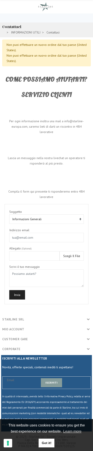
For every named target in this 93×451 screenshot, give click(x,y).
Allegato (20, 248)
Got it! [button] (46, 443)
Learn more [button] (72, 431)
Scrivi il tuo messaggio (24, 267)
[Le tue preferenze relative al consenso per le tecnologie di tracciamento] (8, 443)
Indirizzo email (19, 230)
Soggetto (15, 212)
